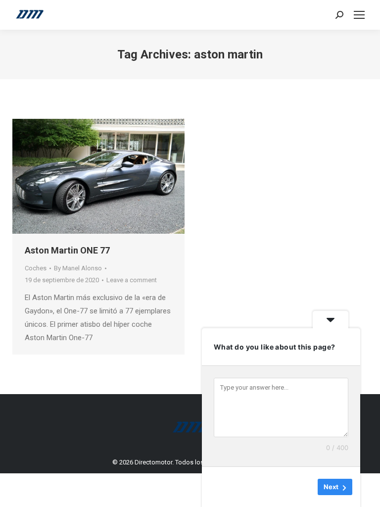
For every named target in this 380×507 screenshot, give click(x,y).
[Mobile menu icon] (359, 15)
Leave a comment (131, 280)
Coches (36, 268)
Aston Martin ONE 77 (67, 250)
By (78, 268)
